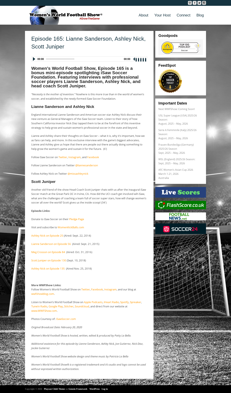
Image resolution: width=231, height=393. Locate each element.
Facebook (93, 157)
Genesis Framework (78, 389)
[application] (89, 58)
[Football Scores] (180, 205)
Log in (105, 389)
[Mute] (134, 59)
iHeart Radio (111, 302)
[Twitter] (199, 3)
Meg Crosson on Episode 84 (48, 252)
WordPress (94, 389)
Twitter (62, 157)
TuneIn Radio (39, 306)
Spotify (124, 302)
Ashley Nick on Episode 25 (47, 235)
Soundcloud (82, 306)
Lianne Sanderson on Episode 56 (51, 244)
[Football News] (180, 216)
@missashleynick (78, 173)
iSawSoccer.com (66, 319)
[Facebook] (195, 3)
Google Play (56, 306)
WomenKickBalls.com (71, 227)
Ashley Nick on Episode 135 (48, 268)
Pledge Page (76, 219)
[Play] (33, 59)
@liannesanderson (86, 165)
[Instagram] (204, 3)
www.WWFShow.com (44, 311)
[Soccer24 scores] (180, 228)
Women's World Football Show (64, 15)
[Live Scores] (180, 192)
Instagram (74, 157)
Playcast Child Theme (54, 389)
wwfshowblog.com (42, 294)
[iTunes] (190, 3)
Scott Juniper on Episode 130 (48, 260)
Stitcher (69, 306)
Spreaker (135, 302)
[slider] (141, 59)
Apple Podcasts (93, 302)
